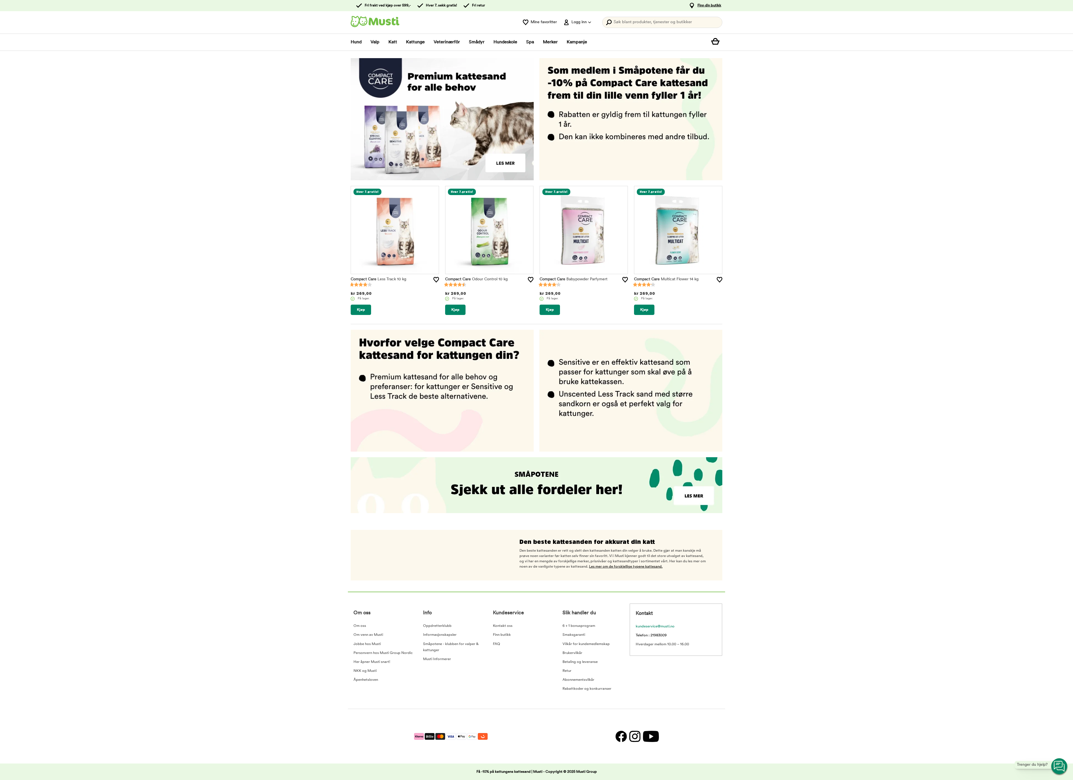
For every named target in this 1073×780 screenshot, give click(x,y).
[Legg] (436, 280)
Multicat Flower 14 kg (666, 279)
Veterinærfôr (447, 42)
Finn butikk (502, 635)
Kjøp (361, 310)
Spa (530, 42)
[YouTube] (650, 736)
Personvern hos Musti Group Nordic (383, 653)
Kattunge (415, 42)
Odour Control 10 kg (476, 279)
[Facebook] (621, 736)
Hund (356, 42)
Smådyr (477, 42)
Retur (566, 671)
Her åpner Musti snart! (371, 662)
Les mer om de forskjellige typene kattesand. (626, 566)
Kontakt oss (502, 626)
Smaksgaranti (573, 635)
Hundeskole (505, 42)
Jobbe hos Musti (367, 644)
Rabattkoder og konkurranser (586, 689)
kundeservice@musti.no (655, 626)
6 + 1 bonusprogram (578, 626)
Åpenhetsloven (365, 680)
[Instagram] (635, 736)
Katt (392, 42)
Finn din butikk (709, 5)
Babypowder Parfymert (573, 279)
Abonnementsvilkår (578, 680)
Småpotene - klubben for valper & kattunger (451, 647)
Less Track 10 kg (378, 279)
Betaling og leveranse (580, 662)
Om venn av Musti (368, 635)
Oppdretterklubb (437, 626)
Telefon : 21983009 (651, 635)
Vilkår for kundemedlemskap (586, 644)
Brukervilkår (572, 653)
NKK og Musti (365, 671)
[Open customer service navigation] (1060, 767)
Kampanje (577, 42)
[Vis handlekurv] (716, 42)
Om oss (359, 626)
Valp (375, 42)
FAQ (496, 644)
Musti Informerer (437, 659)
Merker (550, 42)
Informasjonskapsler (440, 635)
